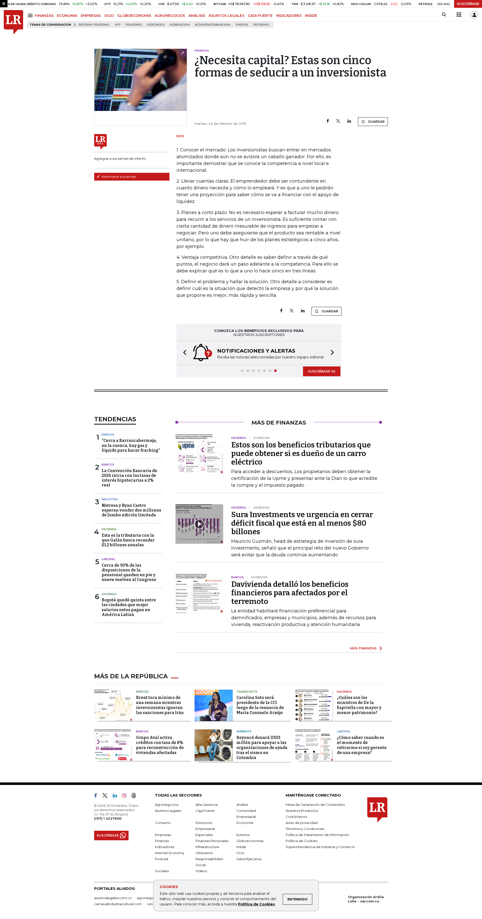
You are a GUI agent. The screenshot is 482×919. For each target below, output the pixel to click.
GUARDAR (376, 121)
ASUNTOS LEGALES (226, 15)
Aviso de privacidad (302, 823)
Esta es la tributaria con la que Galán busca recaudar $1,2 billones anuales (128, 540)
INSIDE (311, 15)
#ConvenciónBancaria (213, 24)
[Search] (444, 14)
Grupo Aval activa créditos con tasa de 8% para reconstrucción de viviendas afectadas (160, 745)
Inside (241, 847)
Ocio (240, 853)
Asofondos (155, 24)
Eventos (243, 835)
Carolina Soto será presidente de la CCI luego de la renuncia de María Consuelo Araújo (260, 705)
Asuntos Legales (168, 811)
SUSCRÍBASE (468, 4)
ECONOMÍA (67, 15)
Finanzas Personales (212, 841)
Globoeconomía (249, 841)
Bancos (108, 464)
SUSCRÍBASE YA (321, 371)
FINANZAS (44, 15)
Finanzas (162, 841)
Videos (201, 871)
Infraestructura (207, 847)
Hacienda (109, 529)
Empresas (163, 835)
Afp (117, 24)
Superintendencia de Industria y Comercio (320, 847)
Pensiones (134, 24)
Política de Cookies (256, 904)
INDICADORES (289, 15)
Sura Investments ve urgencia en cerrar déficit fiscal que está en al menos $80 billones (302, 523)
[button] (183, 353)
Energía (242, 24)
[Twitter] (338, 121)
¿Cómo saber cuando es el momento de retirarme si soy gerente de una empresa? (362, 745)
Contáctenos (296, 817)
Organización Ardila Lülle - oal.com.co (366, 899)
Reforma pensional (94, 24)
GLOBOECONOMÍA (134, 15)
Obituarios (204, 853)
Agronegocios (166, 805)
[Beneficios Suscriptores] (459, 15)
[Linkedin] (349, 121)
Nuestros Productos (302, 811)
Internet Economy (169, 853)
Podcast (161, 859)
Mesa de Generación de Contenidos (315, 805)
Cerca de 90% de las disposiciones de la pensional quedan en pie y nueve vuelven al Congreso (129, 572)
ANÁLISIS (197, 15)
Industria (110, 499)
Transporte (246, 691)
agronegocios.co (151, 898)
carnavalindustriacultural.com (118, 904)
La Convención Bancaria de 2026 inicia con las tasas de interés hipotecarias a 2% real (129, 478)
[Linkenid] (117, 797)
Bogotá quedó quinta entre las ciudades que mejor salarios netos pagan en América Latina (129, 607)
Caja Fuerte (205, 811)
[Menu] (31, 15)
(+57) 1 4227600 (108, 818)
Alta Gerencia (207, 805)
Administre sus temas (118, 177)
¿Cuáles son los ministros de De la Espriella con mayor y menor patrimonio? (359, 705)
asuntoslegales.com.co (113, 898)
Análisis (242, 805)
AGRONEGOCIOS (170, 15)
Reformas (261, 24)
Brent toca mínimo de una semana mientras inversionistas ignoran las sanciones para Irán (160, 705)
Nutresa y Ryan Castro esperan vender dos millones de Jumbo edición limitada (131, 510)
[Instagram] (126, 797)
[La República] (13, 22)
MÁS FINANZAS (363, 648)
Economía (244, 823)
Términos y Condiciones (305, 829)
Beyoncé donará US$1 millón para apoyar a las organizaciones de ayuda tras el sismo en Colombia (261, 747)
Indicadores (164, 847)
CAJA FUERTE (260, 15)
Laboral (108, 559)
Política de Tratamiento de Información (317, 835)
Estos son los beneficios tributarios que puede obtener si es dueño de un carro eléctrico (301, 453)
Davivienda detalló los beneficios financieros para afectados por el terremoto (289, 593)
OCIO (109, 15)
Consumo (163, 823)
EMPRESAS (91, 15)
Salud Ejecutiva (248, 859)
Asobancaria (179, 24)
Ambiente (244, 731)
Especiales (204, 835)
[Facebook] (328, 121)
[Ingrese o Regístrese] (474, 15)
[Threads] (135, 797)
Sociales (162, 871)
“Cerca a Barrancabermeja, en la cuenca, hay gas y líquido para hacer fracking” (131, 445)
